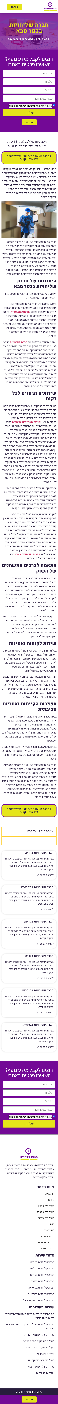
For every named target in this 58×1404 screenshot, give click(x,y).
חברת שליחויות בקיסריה (38, 990)
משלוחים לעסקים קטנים (41, 1360)
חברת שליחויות (18, 342)
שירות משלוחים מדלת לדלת (39, 1335)
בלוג (38, 39)
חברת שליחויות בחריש (39, 853)
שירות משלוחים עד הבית (41, 1367)
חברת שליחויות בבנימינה (38, 1025)
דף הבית (46, 39)
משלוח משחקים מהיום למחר (38, 1341)
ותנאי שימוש (15, 106)
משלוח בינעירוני (45, 1354)
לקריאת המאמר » (45, 875)
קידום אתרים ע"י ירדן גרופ (29, 1391)
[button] (34, 6)
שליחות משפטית (45, 1373)
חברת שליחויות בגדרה (39, 956)
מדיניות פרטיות (28, 106)
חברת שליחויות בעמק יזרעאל (38, 1300)
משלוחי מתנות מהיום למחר (39, 1348)
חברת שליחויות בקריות (39, 921)
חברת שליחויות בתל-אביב (37, 887)
